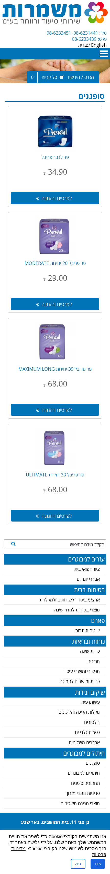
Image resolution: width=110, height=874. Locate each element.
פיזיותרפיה (90, 702)
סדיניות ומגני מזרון (83, 793)
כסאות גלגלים (87, 732)
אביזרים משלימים (84, 742)
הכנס (89, 77)
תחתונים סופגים (85, 783)
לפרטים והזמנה (56, 198)
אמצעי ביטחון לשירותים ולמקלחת (70, 600)
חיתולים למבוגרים (84, 773)
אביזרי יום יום (88, 579)
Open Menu (104, 53)
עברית (84, 45)
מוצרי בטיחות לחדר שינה (77, 610)
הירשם (74, 77)
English (99, 45)
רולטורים (92, 722)
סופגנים (93, 763)
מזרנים (93, 661)
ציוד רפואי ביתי (86, 569)
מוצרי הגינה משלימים (80, 803)
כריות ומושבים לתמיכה (80, 681)
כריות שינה (90, 651)
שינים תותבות (87, 630)
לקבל (97, 863)
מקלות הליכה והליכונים (79, 712)
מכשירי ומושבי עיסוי (82, 671)
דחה (78, 863)
